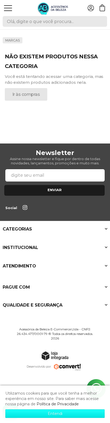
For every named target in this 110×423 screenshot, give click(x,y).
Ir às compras (26, 94)
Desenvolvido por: (39, 366)
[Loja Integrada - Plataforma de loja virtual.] (55, 355)
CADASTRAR (54, 190)
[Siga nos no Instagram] (26, 208)
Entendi (55, 413)
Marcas (12, 40)
